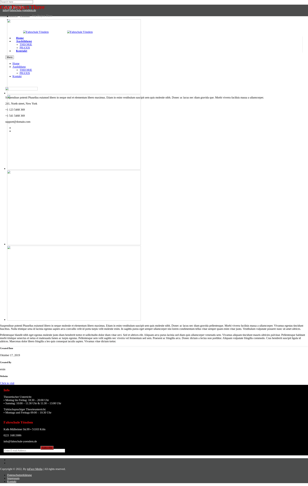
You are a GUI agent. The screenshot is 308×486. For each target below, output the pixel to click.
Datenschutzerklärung (19, 475)
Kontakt (11, 481)
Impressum (13, 478)
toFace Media (34, 469)
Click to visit (7, 383)
